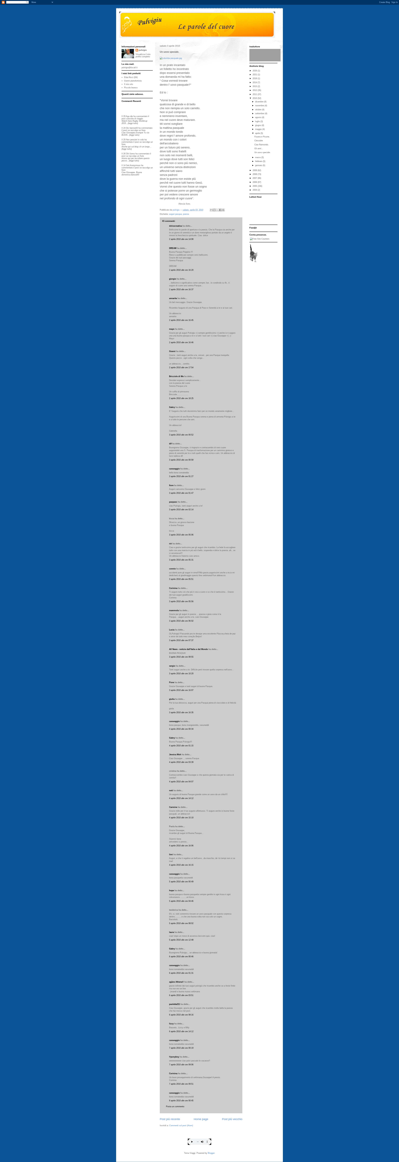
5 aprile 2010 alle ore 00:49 (181, 881)
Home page (201, 1119)
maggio (258, 129)
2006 (255, 182)
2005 (255, 186)
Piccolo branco (130, 87)
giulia (172, 699)
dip (131, 116)
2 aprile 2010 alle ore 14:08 (181, 239)
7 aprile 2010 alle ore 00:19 (181, 1048)
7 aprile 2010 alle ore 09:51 (181, 1084)
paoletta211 (174, 1004)
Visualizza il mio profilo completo (143, 55)
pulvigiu (143, 50)
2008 (255, 174)
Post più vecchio (232, 1119)
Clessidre (258, 140)
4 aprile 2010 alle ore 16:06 (181, 845)
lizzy (171, 1023)
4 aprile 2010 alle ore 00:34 (181, 729)
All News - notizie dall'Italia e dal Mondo (188, 649)
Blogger (211, 1153)
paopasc (173, 502)
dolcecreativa (175, 226)
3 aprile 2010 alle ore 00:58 (181, 460)
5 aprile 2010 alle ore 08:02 (181, 923)
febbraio (259, 161)
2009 (255, 170)
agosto (258, 117)
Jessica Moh (175, 754)
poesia (186, 214)
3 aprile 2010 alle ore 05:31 (181, 560)
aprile (258, 133)
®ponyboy (174, 1057)
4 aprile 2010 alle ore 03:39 (181, 762)
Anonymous (135, 165)
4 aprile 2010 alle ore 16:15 (181, 865)
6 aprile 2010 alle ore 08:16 (181, 1015)
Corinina (173, 588)
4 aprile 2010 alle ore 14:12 (181, 798)
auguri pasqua (175, 214)
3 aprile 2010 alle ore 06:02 (181, 621)
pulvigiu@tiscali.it (129, 67)
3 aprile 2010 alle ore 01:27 (181, 476)
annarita (173, 298)
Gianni (172, 351)
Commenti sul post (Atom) (181, 1125)
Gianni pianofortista (133, 81)
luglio (257, 121)
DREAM (172, 248)
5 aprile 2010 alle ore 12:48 (181, 940)
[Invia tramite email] (211, 209)
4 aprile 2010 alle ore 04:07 (181, 781)
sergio (172, 666)
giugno (258, 125)
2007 (255, 178)
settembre (260, 113)
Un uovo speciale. (262, 152)
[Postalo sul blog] (214, 209)
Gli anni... (258, 148)
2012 (255, 90)
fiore (171, 485)
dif (170, 443)
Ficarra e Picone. (262, 136)
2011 (255, 94)
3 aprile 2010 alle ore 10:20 (181, 673)
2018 (255, 78)
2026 (255, 70)
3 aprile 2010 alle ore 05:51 (181, 579)
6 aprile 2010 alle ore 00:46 (181, 956)
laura (171, 932)
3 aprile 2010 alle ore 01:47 (181, 493)
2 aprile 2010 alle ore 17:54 (181, 367)
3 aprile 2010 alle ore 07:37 (181, 640)
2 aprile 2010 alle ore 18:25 (181, 398)
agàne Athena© (176, 982)
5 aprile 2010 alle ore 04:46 (181, 901)
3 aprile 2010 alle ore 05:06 (181, 535)
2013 (255, 86)
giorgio (172, 279)
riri (170, 543)
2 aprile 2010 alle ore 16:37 (181, 289)
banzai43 (134, 128)
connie (172, 569)
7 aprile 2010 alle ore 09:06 (181, 1064)
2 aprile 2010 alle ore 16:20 (181, 270)
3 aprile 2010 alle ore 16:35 (181, 712)
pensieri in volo (137, 139)
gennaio (259, 165)
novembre (260, 105)
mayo (171, 329)
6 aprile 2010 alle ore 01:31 (181, 973)
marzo (258, 157)
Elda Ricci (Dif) (131, 77)
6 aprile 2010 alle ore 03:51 (181, 995)
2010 (255, 98)
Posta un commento (175, 1106)
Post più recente (170, 1119)
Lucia (171, 630)
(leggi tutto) (133, 123)
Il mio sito (128, 84)
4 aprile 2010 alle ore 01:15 (181, 745)
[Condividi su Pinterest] (223, 209)
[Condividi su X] (217, 209)
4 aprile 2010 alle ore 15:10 (181, 817)
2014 (255, 82)
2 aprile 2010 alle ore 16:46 (181, 342)
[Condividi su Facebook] (220, 209)
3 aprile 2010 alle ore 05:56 (181, 601)
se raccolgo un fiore (136, 130)
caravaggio (174, 469)
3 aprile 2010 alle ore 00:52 (181, 435)
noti (171, 790)
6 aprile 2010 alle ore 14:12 (181, 1031)
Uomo (132, 153)
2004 (255, 190)
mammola (174, 610)
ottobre (258, 109)
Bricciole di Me (176, 376)
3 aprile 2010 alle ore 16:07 (181, 690)
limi (171, 854)
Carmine (173, 807)
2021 (255, 74)
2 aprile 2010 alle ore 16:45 (181, 320)
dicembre (259, 101)
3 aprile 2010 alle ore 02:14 (181, 509)
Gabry (172, 407)
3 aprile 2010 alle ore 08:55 (181, 657)
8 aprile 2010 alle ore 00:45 (181, 1100)
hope (171, 890)
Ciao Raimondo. (261, 144)
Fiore (171, 682)
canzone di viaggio (134, 118)
